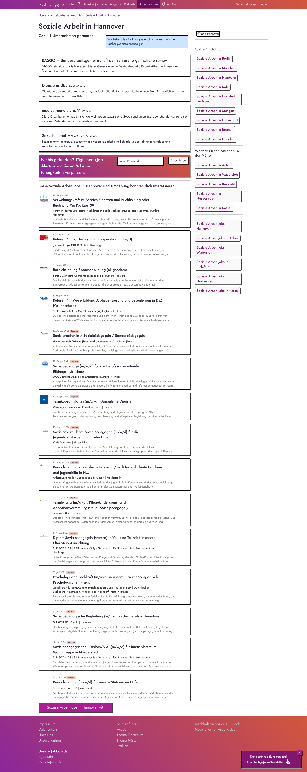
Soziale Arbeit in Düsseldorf (217, 120)
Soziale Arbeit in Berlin (213, 58)
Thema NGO (126, 740)
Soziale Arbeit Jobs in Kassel (217, 290)
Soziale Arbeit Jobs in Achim (217, 238)
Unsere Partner (50, 740)
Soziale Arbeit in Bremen (214, 129)
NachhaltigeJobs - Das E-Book (217, 724)
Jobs (71, 4)
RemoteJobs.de (50, 762)
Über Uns (46, 735)
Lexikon (122, 745)
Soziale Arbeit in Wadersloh (217, 174)
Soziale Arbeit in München (215, 68)
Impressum (47, 724)
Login (263, 4)
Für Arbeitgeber (246, 4)
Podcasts (129, 4)
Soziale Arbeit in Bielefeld (215, 184)
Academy (124, 729)
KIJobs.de (46, 756)
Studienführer (127, 724)
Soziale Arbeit (94, 15)
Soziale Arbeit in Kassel (213, 208)
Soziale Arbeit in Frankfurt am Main (215, 99)
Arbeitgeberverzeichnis (66, 15)
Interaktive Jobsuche (94, 4)
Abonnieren (178, 160)
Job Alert (171, 4)
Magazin (115, 4)
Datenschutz (48, 729)
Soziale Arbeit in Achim (213, 165)
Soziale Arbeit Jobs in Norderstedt (212, 279)
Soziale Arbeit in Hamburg (216, 77)
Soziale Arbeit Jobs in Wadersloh (212, 250)
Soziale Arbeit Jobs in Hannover (73, 707)
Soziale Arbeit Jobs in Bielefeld (212, 264)
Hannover (114, 15)
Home (42, 15)
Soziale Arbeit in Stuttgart (215, 110)
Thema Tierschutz (130, 735)
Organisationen (148, 4)
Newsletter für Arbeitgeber (216, 729)
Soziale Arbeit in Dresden (215, 139)
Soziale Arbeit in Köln (212, 86)
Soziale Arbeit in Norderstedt (208, 196)
